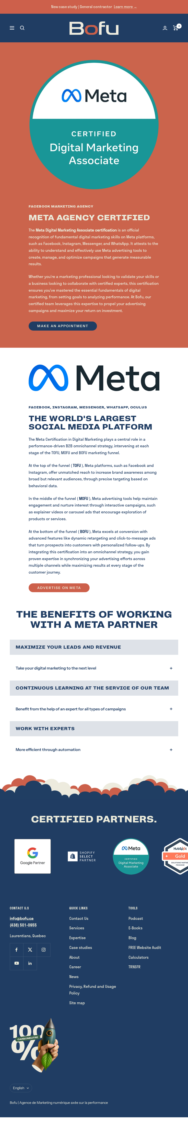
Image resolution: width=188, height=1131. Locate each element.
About (74, 957)
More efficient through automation (48, 749)
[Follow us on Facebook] (16, 950)
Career (75, 967)
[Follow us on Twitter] (30, 950)
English (18, 1088)
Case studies (80, 947)
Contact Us (78, 918)
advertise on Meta (59, 588)
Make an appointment (62, 326)
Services (76, 928)
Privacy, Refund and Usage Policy (92, 989)
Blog (132, 938)
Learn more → (125, 7)
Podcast (136, 918)
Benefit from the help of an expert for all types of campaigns (71, 708)
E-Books (135, 928)
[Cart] (175, 27)
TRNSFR (135, 967)
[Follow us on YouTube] (16, 963)
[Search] (22, 28)
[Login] (165, 28)
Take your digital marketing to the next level (56, 668)
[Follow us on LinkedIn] (30, 963)
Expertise (77, 938)
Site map (77, 1003)
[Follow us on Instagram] (43, 950)
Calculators (139, 957)
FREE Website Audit (145, 947)
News (74, 976)
